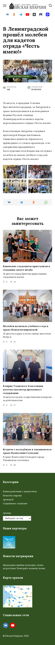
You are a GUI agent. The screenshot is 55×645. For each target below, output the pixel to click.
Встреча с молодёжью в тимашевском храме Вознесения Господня (27, 451)
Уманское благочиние (18, 76)
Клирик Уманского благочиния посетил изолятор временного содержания (23, 389)
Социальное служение (15, 503)
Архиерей (8, 499)
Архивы (7, 513)
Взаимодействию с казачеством (20, 491)
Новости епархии (12, 495)
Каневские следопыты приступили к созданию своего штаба (26, 268)
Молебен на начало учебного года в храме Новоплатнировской (25, 328)
